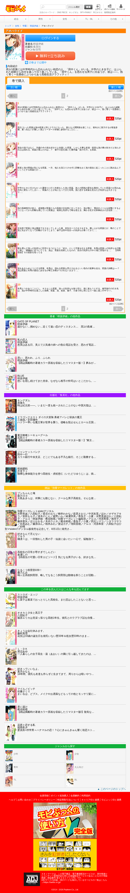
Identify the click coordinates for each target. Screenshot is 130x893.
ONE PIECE (62, 12)
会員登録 (44, 795)
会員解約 (75, 795)
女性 (65, 19)
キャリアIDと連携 (90, 799)
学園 (25, 26)
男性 (40, 19)
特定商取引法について (68, 799)
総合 (16, 19)
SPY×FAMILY (85, 12)
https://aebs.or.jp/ (52, 882)
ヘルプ (12, 799)
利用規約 (85, 795)
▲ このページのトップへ (111, 789)
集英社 (37, 46)
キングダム (73, 12)
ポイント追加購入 (59, 795)
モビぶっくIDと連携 (111, 799)
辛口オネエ (98, 12)
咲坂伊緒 (38, 44)
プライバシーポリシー (44, 799)
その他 (113, 19)
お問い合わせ (24, 799)
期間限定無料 (110, 12)
